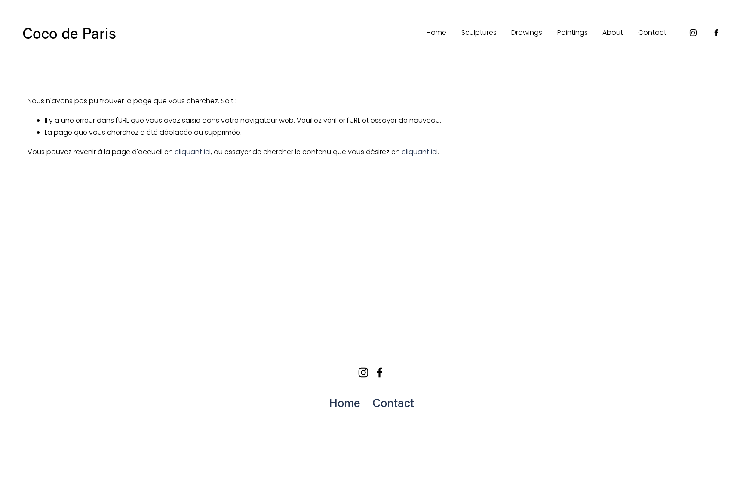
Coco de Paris (69, 33)
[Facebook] (716, 32)
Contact (652, 32)
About (612, 32)
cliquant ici (193, 152)
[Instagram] (693, 32)
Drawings (526, 32)
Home (436, 32)
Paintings (572, 32)
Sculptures (479, 32)
